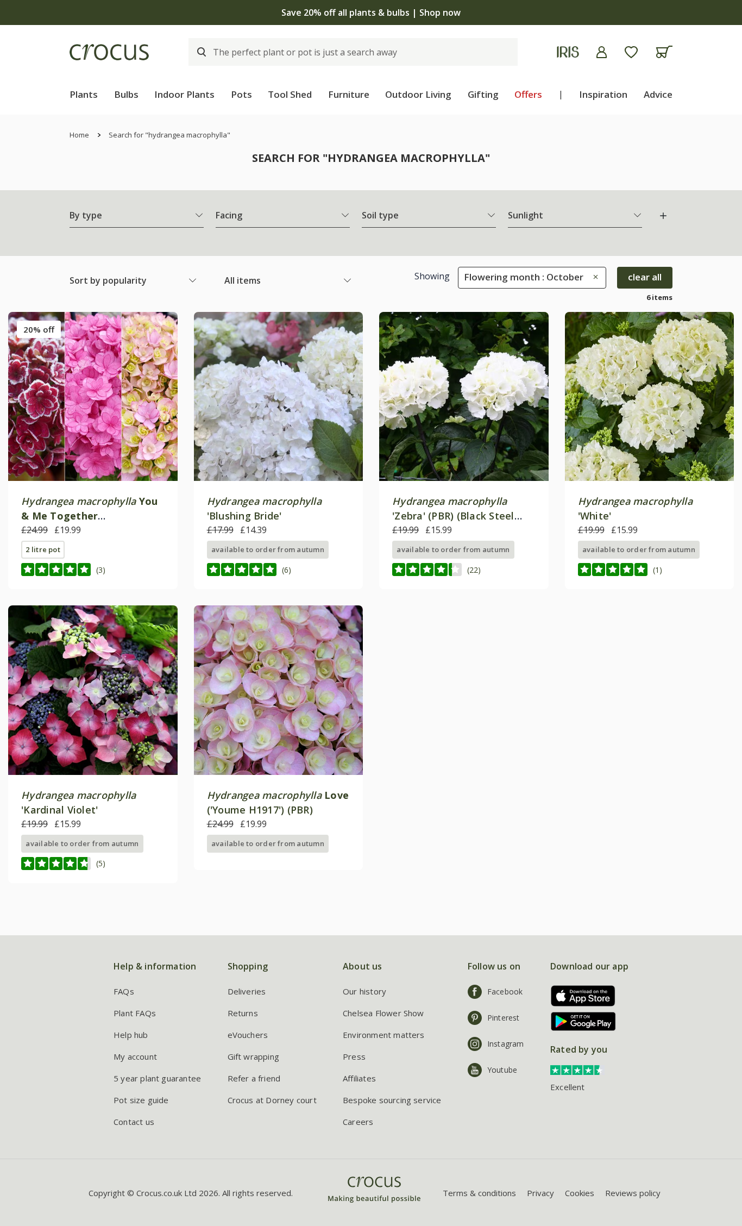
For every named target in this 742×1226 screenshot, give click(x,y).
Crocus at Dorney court (272, 1099)
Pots (241, 94)
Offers (528, 94)
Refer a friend (254, 1078)
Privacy (540, 1192)
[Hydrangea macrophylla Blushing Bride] (278, 396)
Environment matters (384, 1034)
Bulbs (126, 94)
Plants (84, 94)
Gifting (483, 94)
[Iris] (568, 52)
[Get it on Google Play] (579, 1021)
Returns (243, 1013)
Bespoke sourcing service (392, 1099)
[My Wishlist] (631, 52)
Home (79, 135)
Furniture (348, 94)
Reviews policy (633, 1192)
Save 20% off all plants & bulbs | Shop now (371, 12)
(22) (474, 570)
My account (135, 1056)
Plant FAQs (135, 1013)
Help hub (131, 1034)
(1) (657, 570)
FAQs (124, 991)
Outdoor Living (418, 94)
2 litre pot (43, 549)
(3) (100, 570)
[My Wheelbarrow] (664, 52)
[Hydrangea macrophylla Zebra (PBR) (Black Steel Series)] (464, 396)
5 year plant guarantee (157, 1078)
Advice (658, 94)
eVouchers (248, 1034)
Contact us (134, 1121)
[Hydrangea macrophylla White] (649, 396)
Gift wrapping (253, 1056)
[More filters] (663, 215)
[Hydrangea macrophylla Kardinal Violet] (93, 690)
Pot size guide (141, 1099)
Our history (364, 991)
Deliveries (247, 991)
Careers (358, 1121)
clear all (645, 277)
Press (354, 1056)
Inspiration (603, 94)
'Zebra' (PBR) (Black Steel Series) (453, 516)
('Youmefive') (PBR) (89, 516)
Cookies (579, 1192)
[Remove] (593, 277)
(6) (286, 570)
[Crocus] (109, 52)
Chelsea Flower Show (383, 1013)
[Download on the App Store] (579, 996)
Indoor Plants (184, 94)
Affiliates (359, 1078)
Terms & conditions (479, 1192)
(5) (100, 863)
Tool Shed (290, 94)
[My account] (601, 52)
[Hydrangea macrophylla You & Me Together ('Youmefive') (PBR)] (93, 396)
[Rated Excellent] (577, 1069)
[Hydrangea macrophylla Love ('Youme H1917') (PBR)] (278, 690)
